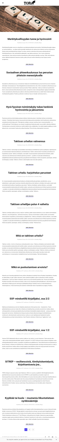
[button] (3, 3)
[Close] (56, 439)
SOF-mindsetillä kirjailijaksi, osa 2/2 (29, 298)
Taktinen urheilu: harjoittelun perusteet (29, 173)
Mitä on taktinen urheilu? (29, 236)
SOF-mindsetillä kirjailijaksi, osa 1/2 (29, 330)
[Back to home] (29, 3)
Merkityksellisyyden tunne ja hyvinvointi (29, 39)
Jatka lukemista (29, 64)
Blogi (40, 42)
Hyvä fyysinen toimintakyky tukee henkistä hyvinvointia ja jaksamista (29, 108)
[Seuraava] (33, 429)
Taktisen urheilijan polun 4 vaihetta (29, 204)
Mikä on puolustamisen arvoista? (29, 267)
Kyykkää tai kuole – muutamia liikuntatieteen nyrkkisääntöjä (29, 399)
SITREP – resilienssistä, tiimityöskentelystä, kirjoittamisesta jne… (29, 363)
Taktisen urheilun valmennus (29, 141)
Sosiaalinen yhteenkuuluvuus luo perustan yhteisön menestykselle (29, 74)
